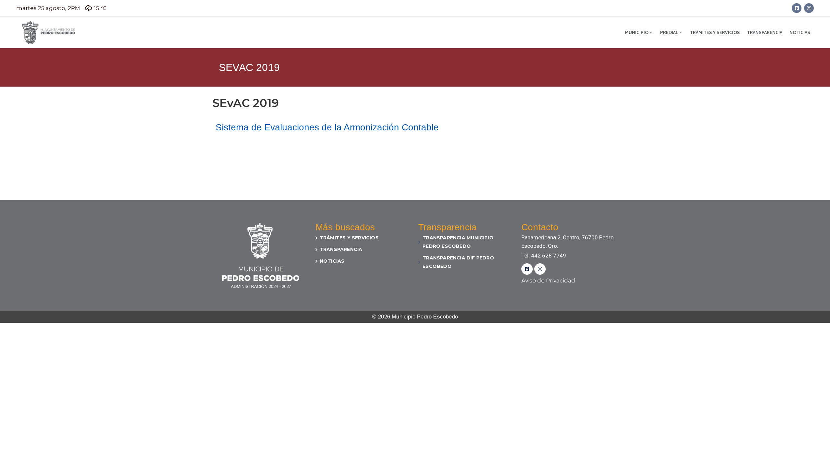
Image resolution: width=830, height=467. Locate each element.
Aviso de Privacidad (548, 280)
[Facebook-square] (796, 8)
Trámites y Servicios (715, 32)
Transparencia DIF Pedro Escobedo (458, 262)
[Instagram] (809, 8)
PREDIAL (669, 32)
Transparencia (764, 32)
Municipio (636, 32)
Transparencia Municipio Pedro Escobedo (457, 242)
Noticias (799, 32)
